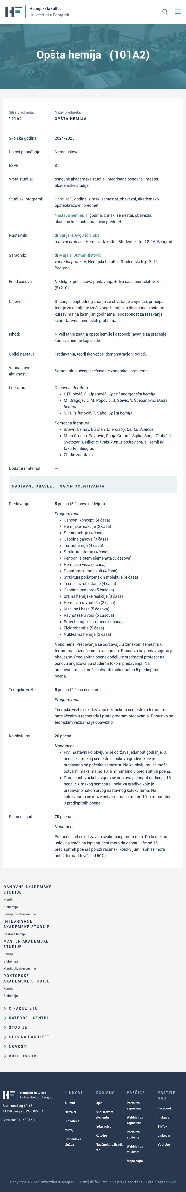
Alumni (70, 1103)
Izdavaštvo (103, 1126)
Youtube (164, 1144)
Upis (99, 1103)
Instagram (165, 1117)
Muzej (69, 1130)
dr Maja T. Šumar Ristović (78, 255)
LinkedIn (164, 1135)
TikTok (162, 1126)
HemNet (70, 1112)
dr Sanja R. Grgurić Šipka (77, 235)
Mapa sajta (135, 1161)
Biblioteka (72, 1121)
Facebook (165, 1108)
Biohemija (10, 907)
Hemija (8, 900)
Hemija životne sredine (19, 914)
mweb (171, 1182)
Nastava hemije (14, 934)
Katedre (101, 1135)
